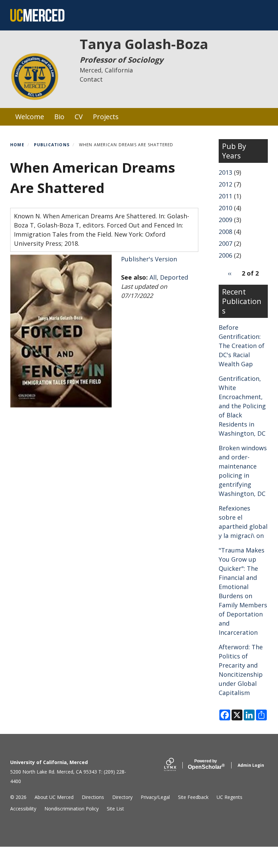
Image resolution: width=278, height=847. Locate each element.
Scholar (205, 764)
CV (79, 116)
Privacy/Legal (155, 797)
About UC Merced (54, 797)
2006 (225, 255)
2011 (225, 196)
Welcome (29, 116)
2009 (225, 220)
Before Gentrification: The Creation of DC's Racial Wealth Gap (241, 345)
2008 (225, 231)
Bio (59, 116)
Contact (91, 79)
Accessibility (23, 808)
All (153, 277)
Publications (52, 145)
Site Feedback (193, 797)
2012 (225, 184)
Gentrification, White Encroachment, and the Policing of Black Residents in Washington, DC (242, 405)
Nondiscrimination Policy (71, 808)
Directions (93, 797)
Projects (106, 116)
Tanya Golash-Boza (144, 44)
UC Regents (229, 797)
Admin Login (251, 765)
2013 (225, 172)
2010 (225, 208)
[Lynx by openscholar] (176, 765)
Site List (115, 808)
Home (17, 145)
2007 (225, 243)
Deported (174, 277)
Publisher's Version (149, 259)
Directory (122, 797)
